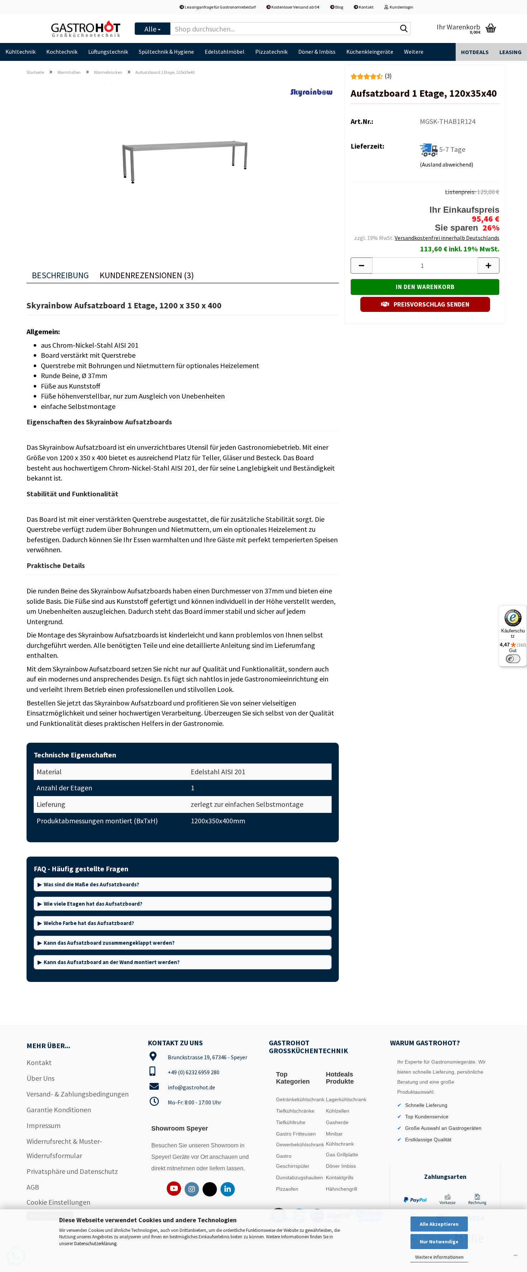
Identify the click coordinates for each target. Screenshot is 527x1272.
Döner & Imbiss (317, 51)
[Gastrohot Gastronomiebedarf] (86, 28)
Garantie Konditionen (59, 1109)
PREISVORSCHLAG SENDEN (430, 304)
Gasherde (337, 1122)
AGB (33, 1186)
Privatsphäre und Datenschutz (72, 1171)
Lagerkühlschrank (346, 1099)
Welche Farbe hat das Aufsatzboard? (89, 923)
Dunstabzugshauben (299, 1177)
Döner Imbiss (341, 1166)
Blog (338, 7)
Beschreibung (60, 275)
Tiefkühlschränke (295, 1111)
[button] (361, 265)
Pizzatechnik (271, 51)
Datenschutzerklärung (95, 1243)
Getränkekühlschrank (299, 1099)
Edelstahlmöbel (224, 51)
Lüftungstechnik (108, 51)
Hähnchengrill (341, 1189)
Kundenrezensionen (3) (147, 275)
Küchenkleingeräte (369, 51)
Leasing (510, 52)
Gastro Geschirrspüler (292, 1161)
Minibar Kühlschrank (340, 1139)
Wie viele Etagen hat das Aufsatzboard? (93, 903)
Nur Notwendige (439, 1241)
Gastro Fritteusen (296, 1134)
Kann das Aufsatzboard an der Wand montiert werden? (112, 962)
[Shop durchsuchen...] (403, 29)
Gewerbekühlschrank (299, 1144)
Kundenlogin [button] (400, 7)
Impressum (44, 1125)
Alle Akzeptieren (439, 1224)
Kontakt (366, 7)
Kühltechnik (20, 51)
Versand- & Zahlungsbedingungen (78, 1093)
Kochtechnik (61, 51)
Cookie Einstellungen (58, 1202)
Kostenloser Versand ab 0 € (295, 7)
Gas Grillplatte (342, 1154)
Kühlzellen (337, 1111)
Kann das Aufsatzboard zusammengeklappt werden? (109, 942)
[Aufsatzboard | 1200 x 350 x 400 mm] (183, 161)
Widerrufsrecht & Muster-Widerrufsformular (64, 1148)
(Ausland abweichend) (446, 164)
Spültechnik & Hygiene (166, 51)
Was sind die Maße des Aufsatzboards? (91, 884)
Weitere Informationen (439, 1257)
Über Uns (40, 1078)
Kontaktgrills (339, 1177)
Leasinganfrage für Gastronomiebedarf (220, 7)
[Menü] (515, 1257)
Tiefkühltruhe (290, 1122)
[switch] (513, 659)
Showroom (225, 1145)
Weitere (413, 51)
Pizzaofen (287, 1189)
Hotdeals (475, 52)
